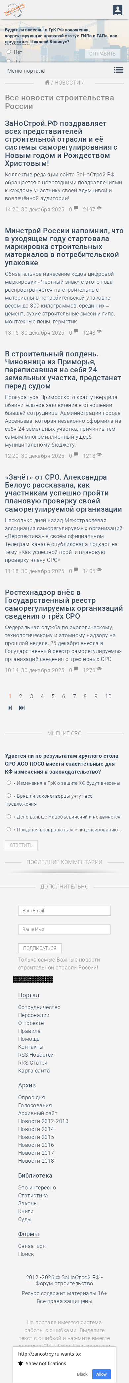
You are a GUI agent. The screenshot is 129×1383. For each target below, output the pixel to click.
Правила (29, 1031)
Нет (17, 52)
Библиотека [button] (35, 1175)
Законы (28, 1203)
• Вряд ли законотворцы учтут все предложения (49, 800)
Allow (101, 1374)
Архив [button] (27, 1085)
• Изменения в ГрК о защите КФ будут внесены (66, 783)
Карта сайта (34, 1071)
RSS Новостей (36, 1055)
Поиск (26, 1254)
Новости (67, 83)
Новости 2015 (36, 1137)
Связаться (32, 1246)
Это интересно (37, 1187)
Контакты (31, 1047)
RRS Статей (33, 1063)
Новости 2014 (36, 1129)
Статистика (33, 1195)
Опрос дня (31, 1097)
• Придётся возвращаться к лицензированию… (68, 829)
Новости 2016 (36, 1145)
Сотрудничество (39, 1007)
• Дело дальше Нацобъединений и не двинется (67, 816)
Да (16, 61)
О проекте (31, 1023)
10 (108, 696)
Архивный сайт (38, 1113)
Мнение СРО (64, 733)
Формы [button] (28, 1233)
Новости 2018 (36, 1161)
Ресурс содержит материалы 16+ (65, 1293)
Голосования (35, 1105)
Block (82, 1374)
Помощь (29, 1039)
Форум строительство (64, 1283)
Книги (25, 1211)
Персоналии (34, 1015)
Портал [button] (28, 995)
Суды (25, 1219)
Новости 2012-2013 (43, 1121)
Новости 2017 (36, 1153)
